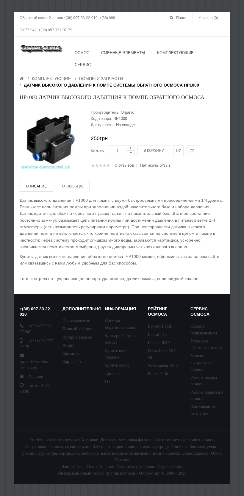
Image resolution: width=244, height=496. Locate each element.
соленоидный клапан (177, 278)
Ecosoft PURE (160, 326)
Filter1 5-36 (158, 373)
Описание (36, 186)
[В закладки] (192, 150)
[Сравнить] (178, 150)
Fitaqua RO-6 (159, 342)
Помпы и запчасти (101, 78)
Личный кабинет (77, 328)
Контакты (70, 353)
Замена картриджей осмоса (201, 362)
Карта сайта (72, 361)
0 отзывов (124, 165)
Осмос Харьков (100, 466)
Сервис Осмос (170, 466)
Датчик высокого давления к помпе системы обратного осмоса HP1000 (111, 85)
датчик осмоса (140, 278)
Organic (127, 112)
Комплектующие (51, 78)
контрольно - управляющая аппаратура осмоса (77, 278)
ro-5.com (147, 466)
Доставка (113, 373)
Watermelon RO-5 (163, 365)
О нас (110, 381)
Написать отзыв (155, 165)
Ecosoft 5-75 (159, 334)
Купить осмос (117, 365)
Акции (68, 345)
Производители (76, 320)
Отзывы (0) (72, 186)
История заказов (77, 337)
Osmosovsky (127, 466)
